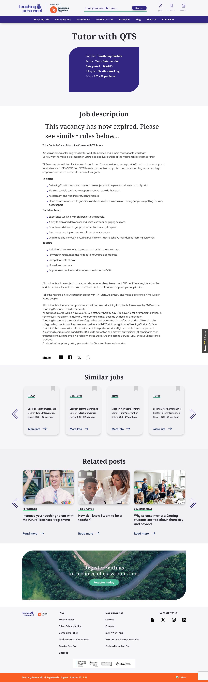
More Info (34, 429)
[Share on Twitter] (79, 357)
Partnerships (30, 508)
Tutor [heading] (31, 396)
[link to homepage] (44, 8)
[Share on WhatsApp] (88, 357)
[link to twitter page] (163, 620)
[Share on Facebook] (70, 357)
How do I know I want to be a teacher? (100, 518)
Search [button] (139, 8)
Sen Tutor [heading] (76, 396)
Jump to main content (16, 4)
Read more (30, 533)
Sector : (90, 61)
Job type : (92, 71)
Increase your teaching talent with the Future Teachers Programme (48, 518)
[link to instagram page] (174, 620)
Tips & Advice (86, 508)
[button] (15, 414)
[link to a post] (48, 487)
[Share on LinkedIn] (61, 357)
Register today (104, 582)
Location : (92, 56)
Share (46, 358)
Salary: (89, 76)
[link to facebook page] (152, 620)
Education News (143, 508)
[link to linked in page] (184, 620)
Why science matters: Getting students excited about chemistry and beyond (158, 520)
